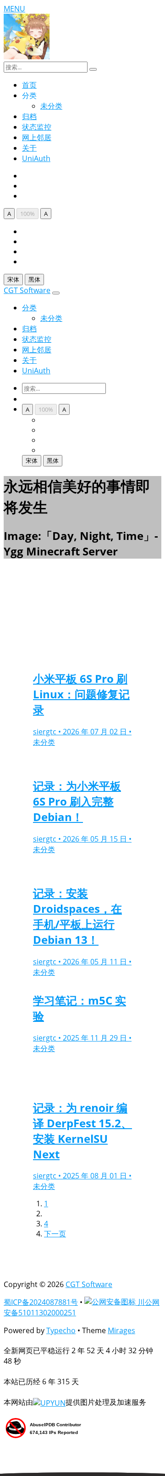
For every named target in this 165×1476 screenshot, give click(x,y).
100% (27, 213)
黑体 (34, 279)
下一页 (55, 1234)
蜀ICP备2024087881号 (41, 1302)
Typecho (61, 1330)
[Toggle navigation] (56, 293)
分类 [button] (29, 308)
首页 (29, 85)
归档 (29, 116)
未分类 (51, 106)
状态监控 (36, 127)
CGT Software (27, 290)
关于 (29, 148)
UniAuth (36, 158)
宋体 (13, 279)
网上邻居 (36, 137)
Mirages (121, 1330)
